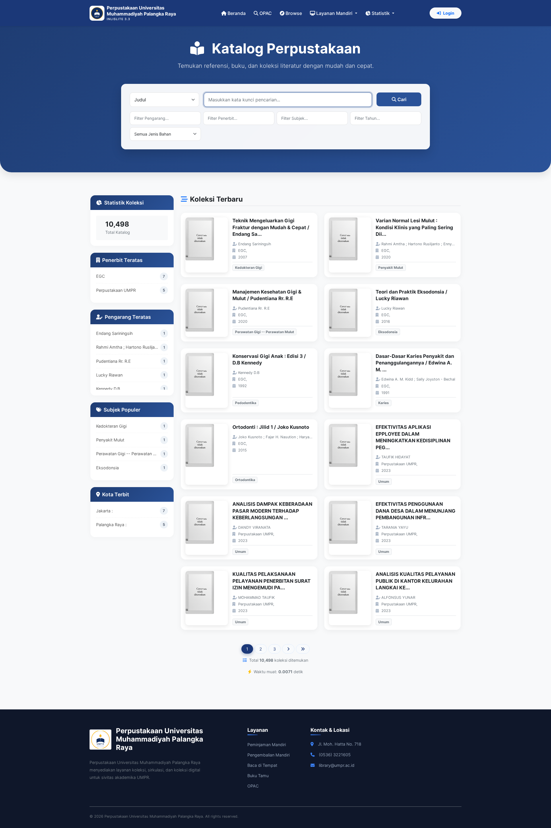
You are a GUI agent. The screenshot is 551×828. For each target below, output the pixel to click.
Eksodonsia (107, 467)
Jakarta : (104, 510)
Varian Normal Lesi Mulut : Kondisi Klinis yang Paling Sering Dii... (414, 227)
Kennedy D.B (108, 388)
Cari (401, 99)
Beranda (237, 13)
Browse (294, 13)
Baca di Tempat (262, 765)
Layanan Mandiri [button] (335, 13)
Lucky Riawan (109, 374)
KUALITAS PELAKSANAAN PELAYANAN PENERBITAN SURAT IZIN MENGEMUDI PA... (271, 580)
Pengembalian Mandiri (268, 754)
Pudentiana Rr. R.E (113, 360)
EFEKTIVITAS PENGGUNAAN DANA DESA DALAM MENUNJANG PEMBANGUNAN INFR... (415, 510)
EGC (100, 276)
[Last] (303, 649)
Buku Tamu (258, 775)
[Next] (288, 649)
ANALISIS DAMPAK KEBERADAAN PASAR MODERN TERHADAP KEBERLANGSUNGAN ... (272, 510)
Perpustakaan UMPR (116, 290)
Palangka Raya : (111, 524)
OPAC (265, 13)
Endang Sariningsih (114, 333)
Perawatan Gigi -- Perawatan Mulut (128, 453)
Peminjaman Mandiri (266, 744)
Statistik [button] (381, 13)
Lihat (209, 245)
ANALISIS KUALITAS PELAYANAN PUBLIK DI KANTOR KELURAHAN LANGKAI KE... (415, 580)
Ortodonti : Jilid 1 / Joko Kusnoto (270, 427)
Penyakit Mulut (110, 439)
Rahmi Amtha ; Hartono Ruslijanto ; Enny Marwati (128, 347)
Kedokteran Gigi (111, 426)
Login (448, 13)
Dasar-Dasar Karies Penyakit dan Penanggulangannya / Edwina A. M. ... (415, 362)
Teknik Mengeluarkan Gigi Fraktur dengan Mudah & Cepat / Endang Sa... (270, 227)
